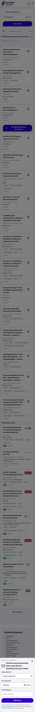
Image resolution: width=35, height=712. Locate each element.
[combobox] (17, 676)
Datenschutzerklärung (7, 706)
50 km (28, 685)
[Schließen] (32, 661)
